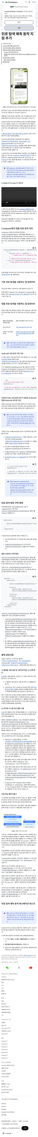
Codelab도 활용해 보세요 (26, 209)
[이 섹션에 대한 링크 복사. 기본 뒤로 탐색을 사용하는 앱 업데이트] (3, 285)
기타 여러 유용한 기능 (25, 423)
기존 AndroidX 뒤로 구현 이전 (24, 327)
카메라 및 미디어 (5, 1009)
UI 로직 (3, 712)
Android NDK (5, 1076)
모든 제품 (3, 1115)
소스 (2, 985)
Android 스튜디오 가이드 (8, 1065)
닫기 (19, 22)
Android (3, 977)
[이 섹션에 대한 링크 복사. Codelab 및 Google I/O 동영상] (25, 183)
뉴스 (2, 988)
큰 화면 (3, 1022)
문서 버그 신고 (5, 1087)
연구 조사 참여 (5, 1092)
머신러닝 (3, 1004)
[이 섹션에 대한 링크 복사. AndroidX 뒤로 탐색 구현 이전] (25, 354)
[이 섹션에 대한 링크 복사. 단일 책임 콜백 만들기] (18, 794)
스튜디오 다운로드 (6, 1074)
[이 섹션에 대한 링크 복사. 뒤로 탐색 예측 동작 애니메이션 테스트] (3, 907)
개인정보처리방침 (6, 1012)
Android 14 (4, 1049)
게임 (2, 1001)
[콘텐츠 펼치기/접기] (12, 44)
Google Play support (7, 1089)
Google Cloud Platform (8, 1112)
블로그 (3, 991)
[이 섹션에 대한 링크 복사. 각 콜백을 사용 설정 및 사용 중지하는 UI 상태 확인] (5, 673)
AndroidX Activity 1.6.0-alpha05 (19, 294)
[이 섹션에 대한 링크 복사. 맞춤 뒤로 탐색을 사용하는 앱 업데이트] (3, 307)
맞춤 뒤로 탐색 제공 (15, 443)
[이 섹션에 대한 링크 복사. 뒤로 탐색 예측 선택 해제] (25, 503)
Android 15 (4, 1047)
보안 (2, 982)
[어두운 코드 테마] (33, 248)
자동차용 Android (6, 1031)
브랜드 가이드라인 (23, 1121)
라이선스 (14, 1121)
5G (2, 1015)
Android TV (4, 1034)
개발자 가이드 (5, 1068)
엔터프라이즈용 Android (7, 980)
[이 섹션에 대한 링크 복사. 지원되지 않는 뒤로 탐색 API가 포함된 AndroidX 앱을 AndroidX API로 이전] (22, 400)
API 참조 (3, 1071)
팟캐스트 (3, 994)
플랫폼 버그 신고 (5, 1084)
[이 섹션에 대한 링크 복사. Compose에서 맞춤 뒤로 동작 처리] (34, 229)
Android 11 (4, 1058)
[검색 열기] (26, 2)
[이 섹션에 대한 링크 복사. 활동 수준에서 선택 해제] (20, 554)
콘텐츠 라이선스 (27, 955)
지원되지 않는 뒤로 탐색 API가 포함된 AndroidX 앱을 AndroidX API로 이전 (25, 333)
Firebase (3, 1109)
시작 (19, 28)
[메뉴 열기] (3, 2)
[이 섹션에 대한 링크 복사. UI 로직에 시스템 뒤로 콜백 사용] (25, 708)
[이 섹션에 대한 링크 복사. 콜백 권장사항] (15, 655)
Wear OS (3, 1025)
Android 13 (4, 1052)
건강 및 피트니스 (5, 1007)
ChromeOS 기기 (5, 1028)
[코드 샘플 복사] (35, 248)
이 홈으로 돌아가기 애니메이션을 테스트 (13, 134)
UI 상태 (3, 676)
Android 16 (4, 1044)
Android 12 (4, 1055)
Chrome (3, 1106)
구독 (25, 1128)
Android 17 (4, 1041)
